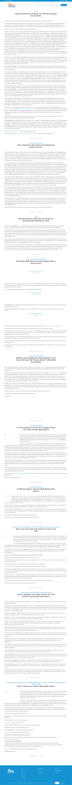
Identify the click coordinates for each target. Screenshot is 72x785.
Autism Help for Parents (37, 527)
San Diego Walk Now (28, 283)
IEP (33, 605)
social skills (61, 693)
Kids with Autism (38, 487)
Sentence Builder (8, 722)
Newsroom (23, 776)
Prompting (6, 566)
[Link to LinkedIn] (65, 1)
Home (22, 768)
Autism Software (58, 682)
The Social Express (41, 768)
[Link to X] (63, 1)
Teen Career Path (41, 772)
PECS (5, 560)
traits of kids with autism (21, 473)
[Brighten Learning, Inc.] (11, 5)
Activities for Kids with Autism (34, 259)
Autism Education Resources (23, 527)
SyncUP (39, 774)
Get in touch (23, 777)
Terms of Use (57, 768)
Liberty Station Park (30, 330)
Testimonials (23, 774)
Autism (36, 11)
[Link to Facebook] (60, 1)
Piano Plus (6, 732)
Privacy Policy (57, 772)
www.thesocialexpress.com (13, 131)
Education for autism (38, 356)
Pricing (22, 772)
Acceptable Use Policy (58, 770)
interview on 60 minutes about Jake (30, 496)
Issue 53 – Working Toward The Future (26, 133)
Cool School (40, 770)
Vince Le (41, 138)
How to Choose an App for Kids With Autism (36, 686)
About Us (22, 770)
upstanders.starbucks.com (32, 153)
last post (33, 601)
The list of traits (54, 439)
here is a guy (44, 367)
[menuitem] (38, 5)
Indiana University (54, 372)
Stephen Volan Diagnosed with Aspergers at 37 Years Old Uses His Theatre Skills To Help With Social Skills (36, 360)
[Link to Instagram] (62, 1)
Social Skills (56, 527)
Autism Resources (38, 143)
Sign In (11, 0)
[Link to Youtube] (67, 1)
